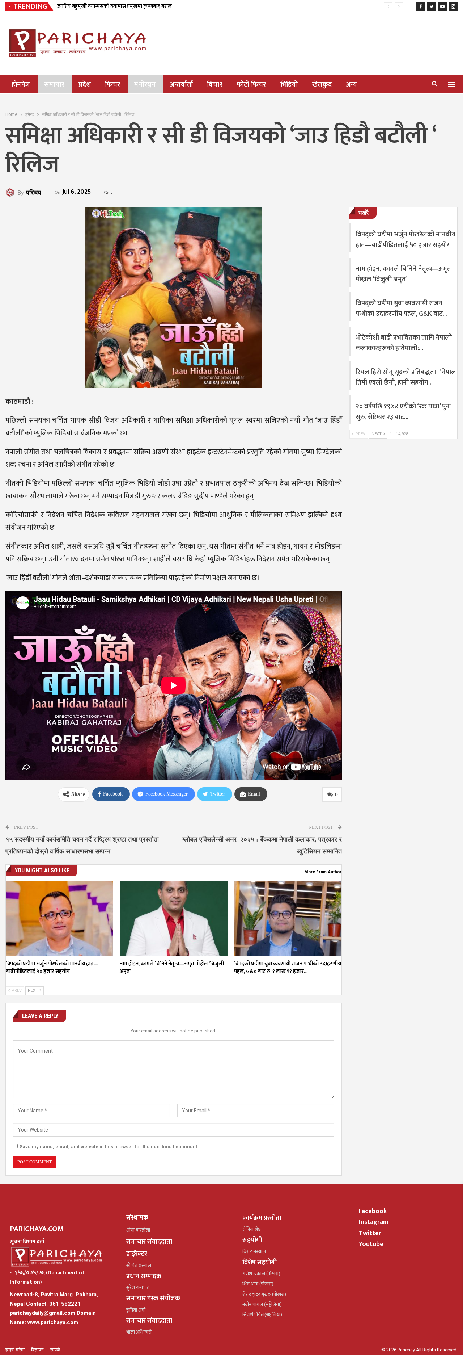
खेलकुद (322, 84)
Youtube (371, 1244)
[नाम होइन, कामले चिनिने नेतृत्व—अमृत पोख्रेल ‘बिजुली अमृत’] (173, 918)
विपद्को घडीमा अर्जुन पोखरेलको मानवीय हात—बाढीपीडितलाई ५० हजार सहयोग (405, 240)
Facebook (373, 1211)
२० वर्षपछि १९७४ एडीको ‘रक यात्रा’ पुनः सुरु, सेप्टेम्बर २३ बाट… (403, 412)
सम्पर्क (55, 1349)
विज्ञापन (37, 1349)
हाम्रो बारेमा (15, 1349)
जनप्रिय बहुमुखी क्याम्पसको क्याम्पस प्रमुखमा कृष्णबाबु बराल (114, 6)
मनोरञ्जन (145, 84)
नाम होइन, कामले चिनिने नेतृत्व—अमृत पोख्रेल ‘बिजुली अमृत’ (403, 274)
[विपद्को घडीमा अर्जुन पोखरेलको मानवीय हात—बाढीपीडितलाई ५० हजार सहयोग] (59, 918)
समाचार (54, 84)
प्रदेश (84, 84)
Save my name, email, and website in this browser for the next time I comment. (109, 1146)
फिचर (112, 84)
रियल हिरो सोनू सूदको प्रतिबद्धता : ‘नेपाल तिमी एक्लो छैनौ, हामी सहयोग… (406, 377)
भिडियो (289, 84)
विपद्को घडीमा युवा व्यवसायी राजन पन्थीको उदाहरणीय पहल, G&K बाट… (401, 308)
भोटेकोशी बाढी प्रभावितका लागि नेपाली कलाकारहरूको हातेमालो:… (404, 343)
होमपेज (21, 84)
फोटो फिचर (251, 84)
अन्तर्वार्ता (181, 84)
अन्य (351, 84)
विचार (214, 84)
